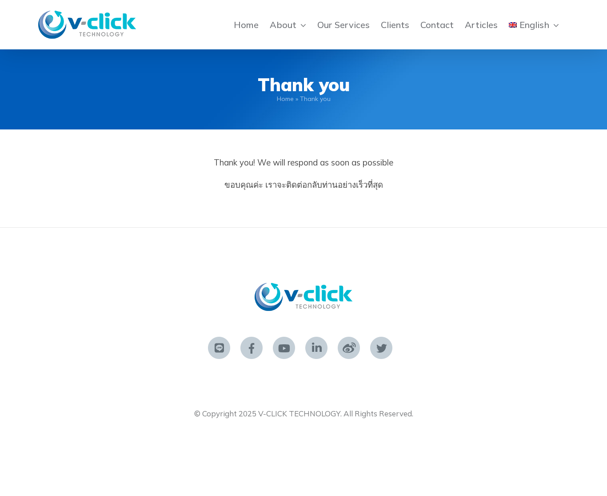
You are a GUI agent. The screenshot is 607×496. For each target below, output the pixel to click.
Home (285, 99)
